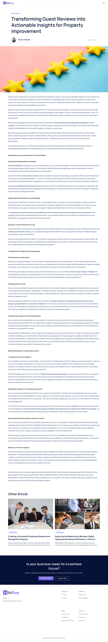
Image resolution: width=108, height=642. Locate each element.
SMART (72, 291)
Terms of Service (83, 614)
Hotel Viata (65, 617)
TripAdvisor (33, 202)
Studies (88, 100)
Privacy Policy (82, 617)
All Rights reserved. (60, 638)
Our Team (64, 594)
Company (64, 598)
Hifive (59, 472)
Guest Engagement (84, 598)
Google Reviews (50, 202)
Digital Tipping (82, 594)
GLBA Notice (82, 620)
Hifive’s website (28, 477)
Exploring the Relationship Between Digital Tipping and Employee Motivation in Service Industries (75, 539)
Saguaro (64, 620)
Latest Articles (66, 614)
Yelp (39, 202)
